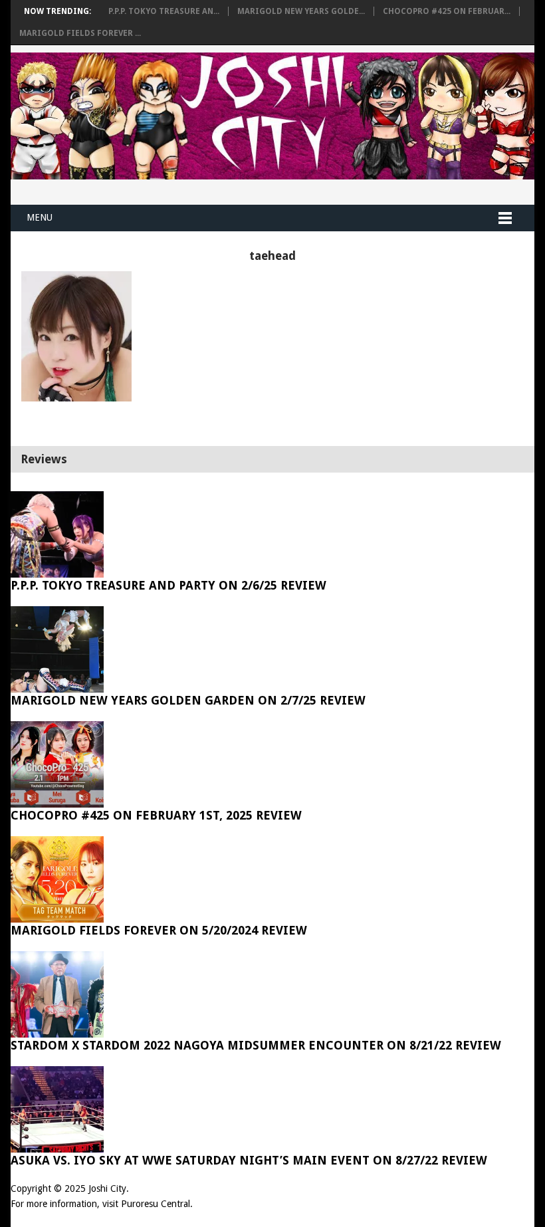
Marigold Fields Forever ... (80, 33)
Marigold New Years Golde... (301, 11)
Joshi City (107, 1188)
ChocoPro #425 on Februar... (446, 11)
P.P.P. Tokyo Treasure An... (163, 11)
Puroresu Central (155, 1203)
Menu (40, 217)
